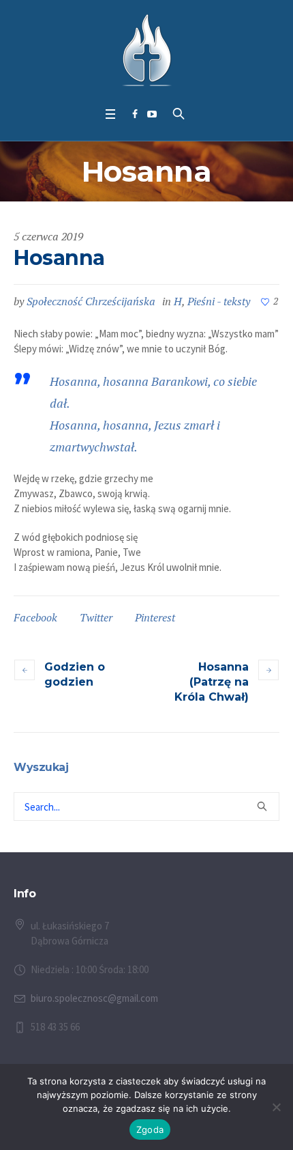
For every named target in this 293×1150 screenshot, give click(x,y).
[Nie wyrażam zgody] (276, 1107)
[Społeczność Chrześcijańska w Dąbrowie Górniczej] (147, 50)
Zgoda (150, 1129)
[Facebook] (135, 114)
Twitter (96, 617)
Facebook (35, 617)
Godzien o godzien (74, 674)
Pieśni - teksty (218, 301)
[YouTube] (152, 114)
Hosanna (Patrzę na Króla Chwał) (211, 681)
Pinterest (155, 617)
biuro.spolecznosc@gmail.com (94, 998)
